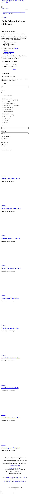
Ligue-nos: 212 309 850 (15, 468)
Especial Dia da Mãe (9, 103)
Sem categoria (8, 98)
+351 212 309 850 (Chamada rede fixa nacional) (12, 0)
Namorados (7, 118)
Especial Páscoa (8, 109)
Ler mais (3, 175)
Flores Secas (8, 116)
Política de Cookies (15, 478)
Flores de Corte (8, 111)
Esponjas (16, 48)
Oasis (14, 69)
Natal (6, 120)
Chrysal (7, 101)
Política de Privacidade (21, 477)
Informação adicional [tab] (9, 52)
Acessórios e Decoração (11, 100)
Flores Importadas (9, 115)
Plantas (6, 122)
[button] (4, 17)
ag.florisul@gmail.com (6, 2)
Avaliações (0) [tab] (7, 53)
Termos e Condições (11, 477)
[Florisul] (9, 5)
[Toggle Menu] (26, 10)
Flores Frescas (8, 113)
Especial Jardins (8, 107)
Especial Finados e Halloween (11, 105)
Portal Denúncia (22, 481)
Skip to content (4, 8)
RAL (5, 481)
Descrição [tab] (6, 50)
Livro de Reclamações (12, 481)
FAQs (4, 477)
